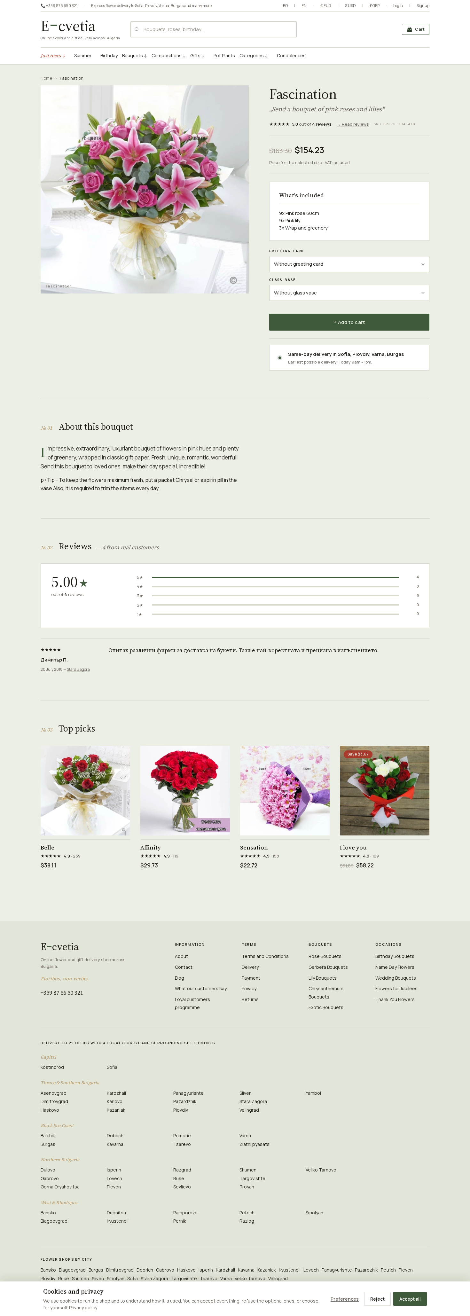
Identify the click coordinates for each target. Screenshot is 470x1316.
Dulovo (48, 1170)
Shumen (247, 1170)
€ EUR (325, 5)
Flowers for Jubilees (396, 988)
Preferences (345, 1299)
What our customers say (201, 988)
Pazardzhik (184, 1101)
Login (398, 5)
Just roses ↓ (53, 55)
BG (285, 5)
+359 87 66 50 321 (62, 993)
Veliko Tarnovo (321, 1170)
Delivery (250, 967)
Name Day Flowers (394, 967)
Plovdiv (151, 5)
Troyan (246, 1187)
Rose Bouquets (325, 956)
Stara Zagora (78, 669)
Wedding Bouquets (395, 978)
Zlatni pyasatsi (254, 1144)
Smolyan (314, 1213)
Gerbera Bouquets (328, 967)
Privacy (249, 988)
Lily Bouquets (323, 978)
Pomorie (182, 1135)
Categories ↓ (253, 55)
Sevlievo (182, 1187)
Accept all (410, 1299)
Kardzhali (116, 1093)
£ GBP (375, 5)
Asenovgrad (54, 1093)
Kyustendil (118, 1221)
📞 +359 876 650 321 (59, 5)
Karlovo (114, 1101)
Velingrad (249, 1110)
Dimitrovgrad (54, 1101)
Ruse (178, 1178)
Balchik (48, 1135)
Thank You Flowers (395, 999)
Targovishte (252, 1178)
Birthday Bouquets (394, 956)
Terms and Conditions (265, 956)
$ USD (350, 5)
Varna (164, 5)
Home (46, 78)
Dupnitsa (116, 1213)
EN (304, 5)
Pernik (179, 1221)
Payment (251, 978)
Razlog (246, 1221)
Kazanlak (116, 1110)
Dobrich (115, 1135)
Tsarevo (182, 1144)
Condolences (291, 55)
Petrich (247, 1213)
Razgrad (182, 1170)
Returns (250, 999)
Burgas (177, 5)
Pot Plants (224, 55)
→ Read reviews (353, 124)
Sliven (245, 1093)
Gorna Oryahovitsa (60, 1187)
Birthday (109, 55)
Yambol (313, 1093)
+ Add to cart (349, 322)
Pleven (114, 1187)
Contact (183, 967)
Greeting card (286, 251)
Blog (179, 978)
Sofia (139, 5)
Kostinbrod (52, 1067)
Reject (377, 1299)
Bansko (48, 1213)
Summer (82, 55)
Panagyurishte (188, 1093)
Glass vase (282, 280)
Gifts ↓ (197, 55)
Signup (423, 5)
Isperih (114, 1170)
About (181, 956)
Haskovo (50, 1110)
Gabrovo (50, 1178)
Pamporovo (185, 1213)
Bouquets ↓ (134, 55)
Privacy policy (83, 1307)
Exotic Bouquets (326, 1007)
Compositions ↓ (169, 55)
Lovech (114, 1178)
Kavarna (115, 1144)
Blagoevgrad (54, 1221)
